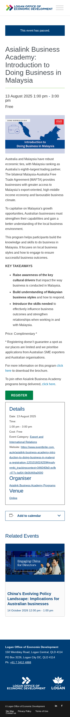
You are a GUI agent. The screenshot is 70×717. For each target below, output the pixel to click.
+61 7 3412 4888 (20, 662)
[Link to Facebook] (62, 706)
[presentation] (35, 566)
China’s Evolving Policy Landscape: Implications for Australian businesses (33, 599)
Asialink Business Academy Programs (32, 485)
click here (48, 384)
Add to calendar (29, 515)
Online (13, 498)
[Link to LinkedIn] (56, 706)
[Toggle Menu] (60, 7)
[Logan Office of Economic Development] (29, 8)
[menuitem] (10, 711)
